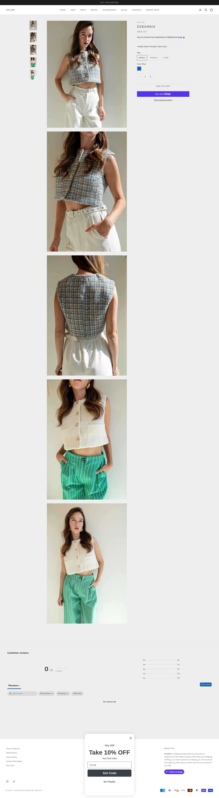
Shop (83, 10)
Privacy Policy (11, 757)
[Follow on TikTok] (14, 781)
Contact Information (14, 761)
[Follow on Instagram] (7, 781)
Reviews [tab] (14, 685)
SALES (124, 10)
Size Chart (10, 765)
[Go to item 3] (33, 50)
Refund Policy (11, 753)
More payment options (163, 100)
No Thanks (109, 781)
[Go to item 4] (33, 62)
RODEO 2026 (153, 10)
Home (63, 10)
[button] (161, 660)
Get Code (109, 773)
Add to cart (163, 86)
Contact (136, 10)
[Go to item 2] (33, 37)
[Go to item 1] (33, 25)
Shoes (94, 10)
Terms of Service (13, 748)
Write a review (206, 684)
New (73, 10)
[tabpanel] (109, 710)
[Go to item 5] (33, 74)
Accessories (109, 10)
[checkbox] (77, 693)
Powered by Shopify (32, 790)
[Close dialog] (130, 738)
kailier (141, 22)
